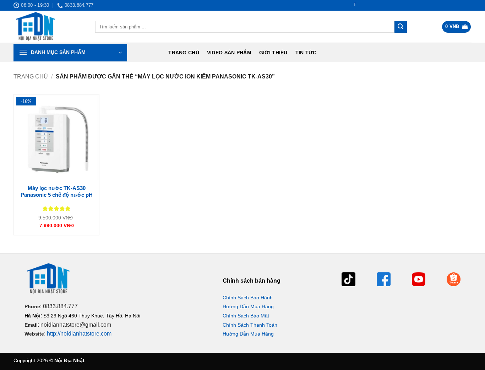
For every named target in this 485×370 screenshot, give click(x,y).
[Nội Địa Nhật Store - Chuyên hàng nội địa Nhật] (49, 27)
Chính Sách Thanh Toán (250, 325)
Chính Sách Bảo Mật (246, 316)
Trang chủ (183, 52)
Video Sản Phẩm (229, 52)
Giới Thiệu (273, 52)
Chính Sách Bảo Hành (248, 297)
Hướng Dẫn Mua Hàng (248, 306)
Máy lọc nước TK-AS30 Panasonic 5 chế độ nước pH (57, 191)
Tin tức (306, 52)
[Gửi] (400, 27)
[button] (456, 27)
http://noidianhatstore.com (79, 334)
